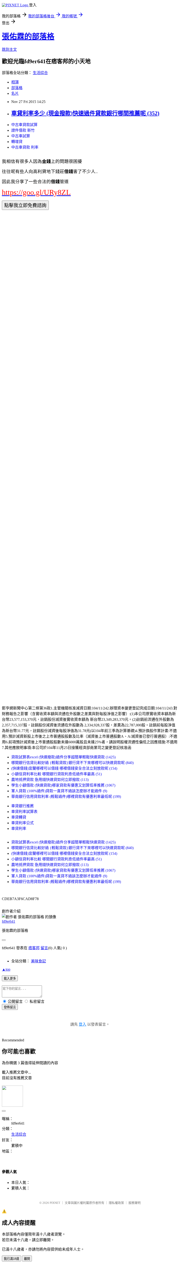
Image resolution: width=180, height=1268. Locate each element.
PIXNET (55, 1203)
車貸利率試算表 (24, 812)
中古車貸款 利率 (24, 147)
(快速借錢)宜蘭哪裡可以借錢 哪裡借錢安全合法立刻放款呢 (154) (64, 768)
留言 (44, 948)
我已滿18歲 (11, 1258)
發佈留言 (10, 1007)
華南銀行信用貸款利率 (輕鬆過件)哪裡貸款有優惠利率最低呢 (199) (66, 797)
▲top (6, 969)
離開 (27, 1258)
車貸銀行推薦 (22, 806)
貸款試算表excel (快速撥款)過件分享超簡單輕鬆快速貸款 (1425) (63, 757)
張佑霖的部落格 (28, 36)
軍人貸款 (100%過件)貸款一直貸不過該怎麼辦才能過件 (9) (59, 791)
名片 (15, 93)
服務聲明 (134, 1203)
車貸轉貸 (18, 817)
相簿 (15, 82)
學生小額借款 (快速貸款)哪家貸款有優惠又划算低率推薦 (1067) (63, 785)
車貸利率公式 (22, 823)
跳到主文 (9, 49)
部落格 (16, 88)
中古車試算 (20, 136)
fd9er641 (8, 921)
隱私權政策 (116, 1203)
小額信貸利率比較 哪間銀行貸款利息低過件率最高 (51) (56, 774)
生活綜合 (40, 73)
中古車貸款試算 (24, 125)
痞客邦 (34, 948)
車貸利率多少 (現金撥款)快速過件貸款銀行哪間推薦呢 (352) (85, 113)
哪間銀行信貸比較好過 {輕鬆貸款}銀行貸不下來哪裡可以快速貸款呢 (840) (72, 763)
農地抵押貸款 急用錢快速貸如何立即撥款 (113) (50, 780)
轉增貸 (16, 142)
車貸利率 (18, 829)
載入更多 (10, 978)
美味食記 (38, 961)
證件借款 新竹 (23, 130)
